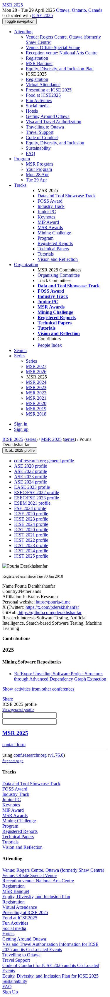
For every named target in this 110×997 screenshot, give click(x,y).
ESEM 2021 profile (32, 503)
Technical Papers (53, 248)
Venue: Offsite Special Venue (53, 47)
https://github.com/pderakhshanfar (50, 612)
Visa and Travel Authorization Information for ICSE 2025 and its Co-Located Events (50, 947)
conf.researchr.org (30, 755)
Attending (23, 31)
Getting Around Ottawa (48, 116)
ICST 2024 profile (31, 550)
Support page (12, 760)
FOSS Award (50, 201)
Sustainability (38, 148)
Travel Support (39, 132)
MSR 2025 (51, 439)
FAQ (30, 153)
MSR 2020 (36, 403)
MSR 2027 (36, 366)
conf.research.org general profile (44, 460)
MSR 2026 (36, 371)
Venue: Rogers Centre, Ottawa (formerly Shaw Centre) (53, 870)
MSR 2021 (36, 398)
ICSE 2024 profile (31, 524)
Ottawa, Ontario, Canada (79, 10)
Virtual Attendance (43, 84)
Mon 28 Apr (37, 174)
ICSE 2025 (42, 15)
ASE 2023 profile (30, 476)
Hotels (32, 111)
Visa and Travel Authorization (53, 121)
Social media (38, 105)
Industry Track (51, 206)
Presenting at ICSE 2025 (49, 89)
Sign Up (10, 991)
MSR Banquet (39, 63)
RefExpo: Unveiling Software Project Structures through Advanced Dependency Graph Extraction (60, 676)
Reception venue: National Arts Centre (61, 52)
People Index (50, 345)
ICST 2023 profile (31, 545)
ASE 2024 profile (30, 481)
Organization (26, 264)
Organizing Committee (59, 275)
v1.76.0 (56, 755)
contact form (14, 744)
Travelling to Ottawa (45, 126)
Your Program (39, 169)
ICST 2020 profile (31, 529)
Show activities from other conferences (38, 688)
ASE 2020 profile (30, 466)
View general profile (18, 710)
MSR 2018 (36, 413)
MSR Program (39, 163)
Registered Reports (55, 243)
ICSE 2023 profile (31, 518)
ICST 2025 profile (31, 555)
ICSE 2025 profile (20, 450)
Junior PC (47, 211)
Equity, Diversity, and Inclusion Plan (60, 68)
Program (22, 158)
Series (31, 361)
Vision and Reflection (58, 259)
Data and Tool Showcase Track (67, 195)
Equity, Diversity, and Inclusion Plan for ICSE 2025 (50, 975)
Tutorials (46, 253)
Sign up (21, 429)
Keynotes (46, 216)
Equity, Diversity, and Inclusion (55, 142)
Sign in (20, 423)
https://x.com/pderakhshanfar (51, 607)
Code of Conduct (42, 137)
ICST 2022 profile (31, 540)
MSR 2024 (36, 382)
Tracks (20, 185)
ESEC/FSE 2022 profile (36, 492)
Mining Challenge (54, 232)
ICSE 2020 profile (31, 513)
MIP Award (48, 222)
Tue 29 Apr (36, 179)
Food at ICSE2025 (43, 95)
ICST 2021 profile (31, 534)
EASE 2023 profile (32, 487)
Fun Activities (39, 100)
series (31, 439)
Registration (37, 58)
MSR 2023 (36, 387)
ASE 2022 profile (30, 471)
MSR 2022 (36, 392)
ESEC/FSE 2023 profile (36, 497)
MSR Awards (50, 227)
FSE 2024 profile (30, 508)
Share (7, 698)
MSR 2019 (36, 408)
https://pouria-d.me (52, 601)
